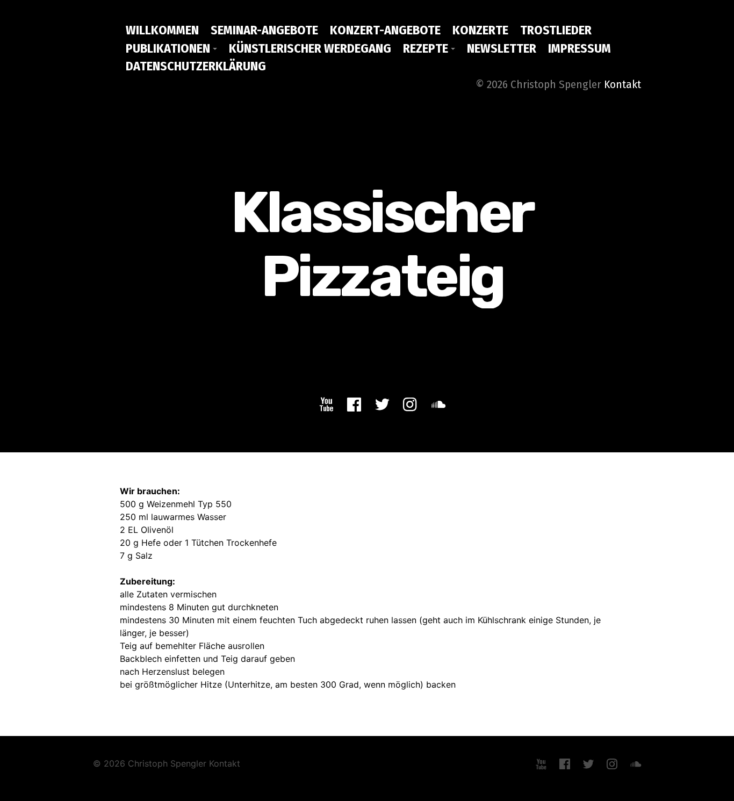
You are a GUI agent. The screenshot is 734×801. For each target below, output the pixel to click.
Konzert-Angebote (385, 30)
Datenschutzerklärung (196, 66)
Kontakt (622, 84)
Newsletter (501, 48)
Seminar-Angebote (264, 30)
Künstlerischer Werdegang (310, 48)
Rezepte (425, 48)
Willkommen (162, 30)
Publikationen (168, 48)
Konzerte (480, 30)
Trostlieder (556, 30)
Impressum (579, 48)
